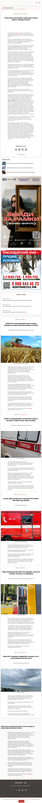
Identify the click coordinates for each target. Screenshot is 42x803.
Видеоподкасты (26, 785)
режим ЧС (10, 489)
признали (30, 408)
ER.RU (17, 33)
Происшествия (23, 414)
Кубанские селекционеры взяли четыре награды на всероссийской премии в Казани (17, 300)
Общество (25, 13)
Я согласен (21, 801)
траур (28, 488)
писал (21, 646)
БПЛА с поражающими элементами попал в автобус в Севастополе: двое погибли (16, 306)
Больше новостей (21, 154)
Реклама (14, 785)
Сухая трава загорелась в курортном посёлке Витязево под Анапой (14, 312)
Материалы (19, 785)
